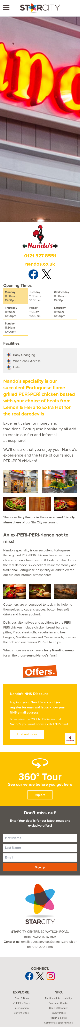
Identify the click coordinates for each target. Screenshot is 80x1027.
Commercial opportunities (58, 1022)
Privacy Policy (58, 1013)
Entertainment (22, 1008)
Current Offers (22, 1013)
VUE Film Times (21, 1003)
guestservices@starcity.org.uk (52, 941)
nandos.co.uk (40, 263)
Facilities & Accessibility (58, 998)
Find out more (27, 734)
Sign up (40, 867)
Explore (40, 794)
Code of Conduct (58, 1008)
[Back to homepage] (40, 8)
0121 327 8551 (40, 255)
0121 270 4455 (42, 946)
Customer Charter (58, 1003)
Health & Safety (58, 1017)
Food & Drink (22, 998)
